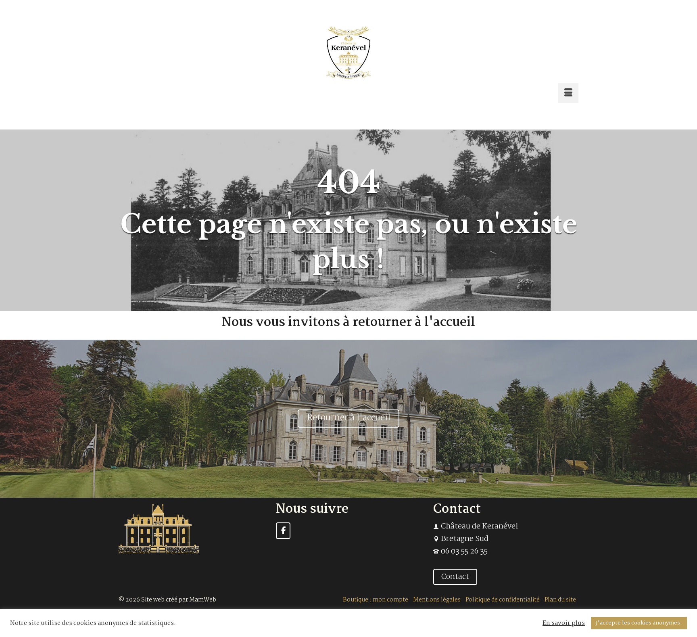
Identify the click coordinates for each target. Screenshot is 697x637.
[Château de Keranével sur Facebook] (283, 530)
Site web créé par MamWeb (178, 600)
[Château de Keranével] (348, 51)
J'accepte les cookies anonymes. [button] (639, 622)
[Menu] (568, 93)
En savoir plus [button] (564, 623)
